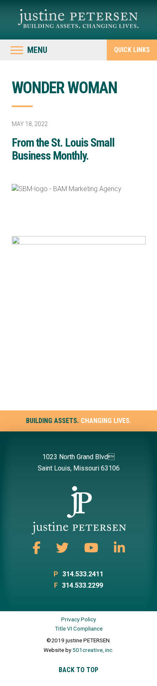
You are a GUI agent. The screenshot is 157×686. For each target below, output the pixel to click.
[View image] (79, 313)
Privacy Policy (78, 619)
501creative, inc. (92, 650)
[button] (28, 50)
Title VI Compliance (79, 628)
